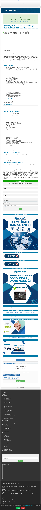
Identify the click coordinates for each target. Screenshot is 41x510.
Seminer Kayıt (6, 417)
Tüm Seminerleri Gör (20, 381)
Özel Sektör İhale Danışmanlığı (9, 423)
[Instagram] (9, 501)
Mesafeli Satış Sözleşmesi (8, 441)
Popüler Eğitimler (7, 425)
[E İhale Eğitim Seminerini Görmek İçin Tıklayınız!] (20, 337)
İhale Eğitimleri (6, 431)
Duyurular (6, 446)
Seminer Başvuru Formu (21, 363)
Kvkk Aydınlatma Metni (8, 406)
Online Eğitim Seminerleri (8, 411)
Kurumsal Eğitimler (7, 429)
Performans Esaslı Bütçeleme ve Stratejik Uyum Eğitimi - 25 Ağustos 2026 (11, 378)
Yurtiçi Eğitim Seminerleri (8, 413)
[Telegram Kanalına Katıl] (5, 501)
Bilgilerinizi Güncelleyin (7, 450)
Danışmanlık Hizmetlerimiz (9, 421)
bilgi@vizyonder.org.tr (10, 499)
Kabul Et (18, 508)
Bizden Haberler (7, 447)
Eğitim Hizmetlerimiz (7, 428)
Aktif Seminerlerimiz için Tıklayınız (20, 21)
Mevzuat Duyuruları (7, 449)
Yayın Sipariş (6, 439)
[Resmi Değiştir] (5, 206)
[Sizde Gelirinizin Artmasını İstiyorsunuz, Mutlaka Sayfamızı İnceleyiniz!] (20, 307)
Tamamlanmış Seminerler (8, 418)
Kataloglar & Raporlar (8, 402)
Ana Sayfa (5, 394)
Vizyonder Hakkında (7, 396)
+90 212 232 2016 (9, 496)
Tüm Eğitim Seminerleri (8, 410)
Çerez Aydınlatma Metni (28, 505)
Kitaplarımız (6, 433)
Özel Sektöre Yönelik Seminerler (9, 415)
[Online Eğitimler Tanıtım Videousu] (20, 471)
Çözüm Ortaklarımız (7, 403)
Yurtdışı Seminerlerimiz (8, 414)
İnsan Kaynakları (7, 400)
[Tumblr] (17, 501)
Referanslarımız (7, 399)
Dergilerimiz (6, 435)
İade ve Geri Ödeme (7, 440)
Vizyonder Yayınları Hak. (8, 437)
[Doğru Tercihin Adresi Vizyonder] (10, 357)
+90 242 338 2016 (15, 496)
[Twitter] (11, 501)
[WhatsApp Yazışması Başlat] (3, 501)
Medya (5, 407)
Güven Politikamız (7, 405)
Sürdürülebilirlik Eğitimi (20, 360)
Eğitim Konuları (6, 427)
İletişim (4, 451)
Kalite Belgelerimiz (7, 398)
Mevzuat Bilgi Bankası (7, 443)
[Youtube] (13, 501)
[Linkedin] (15, 501)
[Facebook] (7, 501)
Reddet (23, 508)
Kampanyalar (6, 436)
